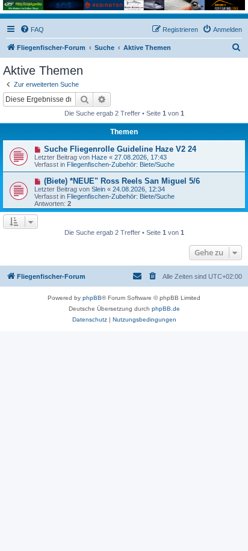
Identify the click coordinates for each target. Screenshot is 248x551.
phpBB (92, 297)
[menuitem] (32, 29)
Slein (98, 189)
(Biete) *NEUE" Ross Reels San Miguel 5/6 (122, 180)
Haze (99, 157)
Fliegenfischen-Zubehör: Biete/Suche (121, 164)
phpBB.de (166, 308)
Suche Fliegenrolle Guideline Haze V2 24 (120, 149)
